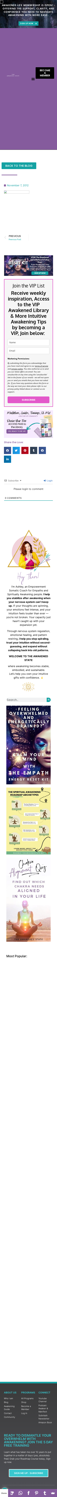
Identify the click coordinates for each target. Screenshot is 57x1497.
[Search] (49, 700)
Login (49, 480)
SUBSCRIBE (28, 399)
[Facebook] (28, 1493)
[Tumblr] (45, 1493)
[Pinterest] (37, 1493)
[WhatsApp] (20, 1493)
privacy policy (17, 368)
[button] (33, 79)
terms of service (41, 366)
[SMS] (12, 1493)
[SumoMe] (53, 1493)
